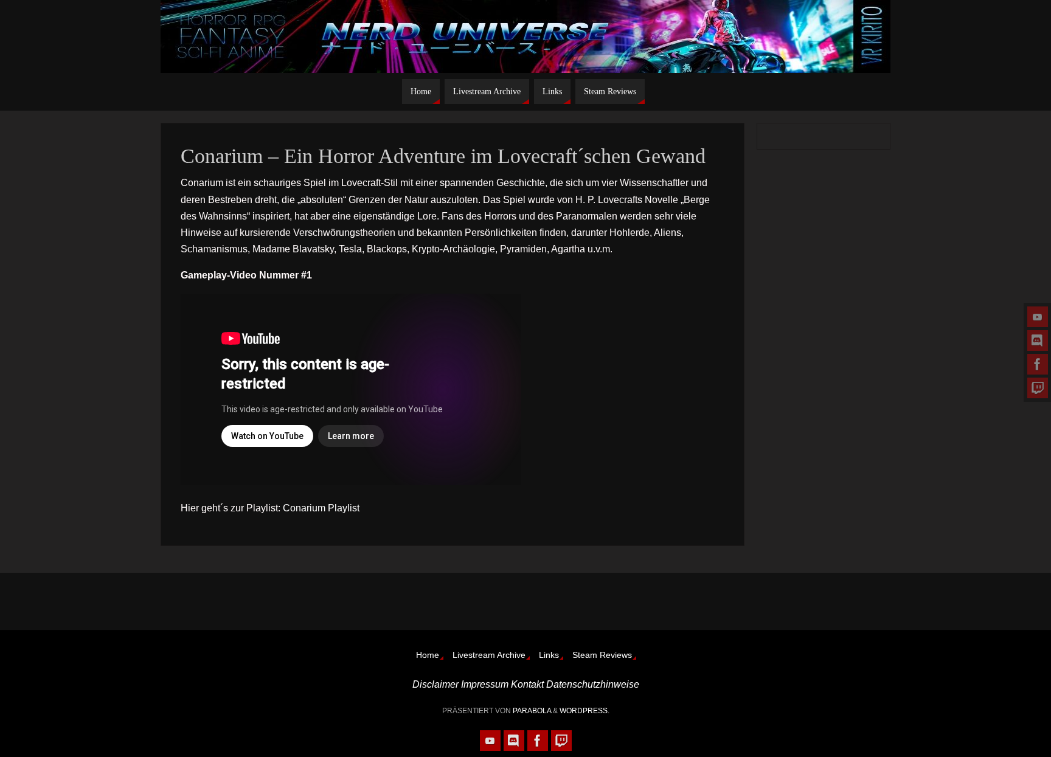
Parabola (532, 711)
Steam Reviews (602, 655)
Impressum (484, 684)
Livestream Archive (489, 655)
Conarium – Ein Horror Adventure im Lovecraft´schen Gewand (443, 156)
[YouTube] (1037, 316)
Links (549, 655)
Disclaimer (435, 684)
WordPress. (584, 711)
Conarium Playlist (321, 508)
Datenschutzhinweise (592, 684)
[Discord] (1037, 340)
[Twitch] (1037, 388)
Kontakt (527, 684)
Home (427, 655)
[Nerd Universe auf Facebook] (1037, 364)
